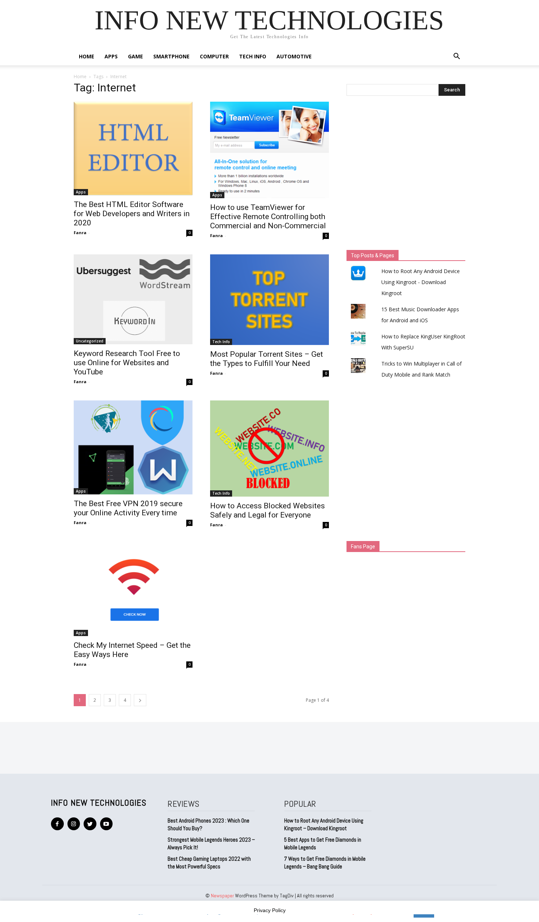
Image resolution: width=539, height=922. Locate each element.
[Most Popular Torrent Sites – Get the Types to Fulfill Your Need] (269, 299)
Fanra (80, 232)
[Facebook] (57, 823)
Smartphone (171, 56)
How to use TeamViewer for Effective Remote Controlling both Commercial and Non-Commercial (268, 216)
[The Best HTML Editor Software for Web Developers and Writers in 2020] (133, 148)
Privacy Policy (270, 910)
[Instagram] (73, 823)
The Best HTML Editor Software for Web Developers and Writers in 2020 (132, 213)
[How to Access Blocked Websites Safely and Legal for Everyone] (269, 448)
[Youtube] (106, 823)
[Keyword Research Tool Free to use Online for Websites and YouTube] (133, 299)
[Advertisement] (405, 175)
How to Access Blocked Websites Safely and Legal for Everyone (267, 510)
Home (86, 56)
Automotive (294, 56)
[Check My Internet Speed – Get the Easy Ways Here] (133, 590)
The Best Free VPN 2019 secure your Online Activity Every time (128, 508)
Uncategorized (89, 341)
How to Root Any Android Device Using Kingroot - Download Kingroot (420, 282)
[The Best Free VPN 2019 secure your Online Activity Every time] (133, 447)
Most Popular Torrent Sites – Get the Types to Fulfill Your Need (266, 359)
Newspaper (222, 895)
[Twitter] (90, 823)
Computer (214, 56)
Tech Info (252, 56)
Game (135, 56)
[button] (456, 57)
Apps (111, 56)
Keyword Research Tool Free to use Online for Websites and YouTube (127, 362)
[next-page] (140, 700)
